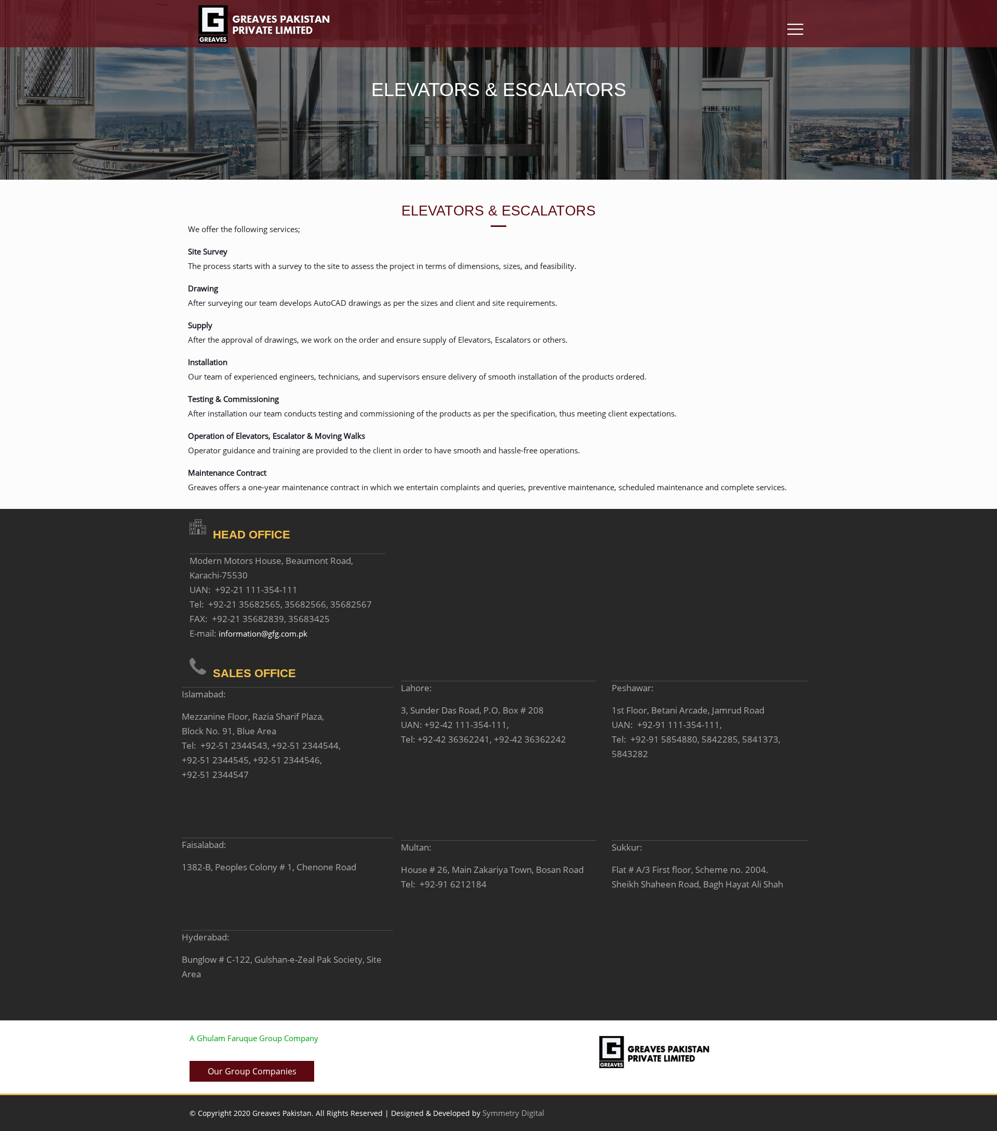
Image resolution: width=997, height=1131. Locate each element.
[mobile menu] (795, 22)
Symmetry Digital (513, 1113)
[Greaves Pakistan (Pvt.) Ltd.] (264, 24)
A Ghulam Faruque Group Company (254, 1038)
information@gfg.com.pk (263, 633)
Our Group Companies (252, 1071)
